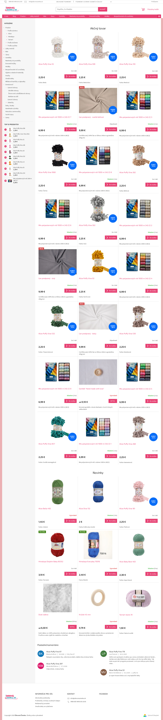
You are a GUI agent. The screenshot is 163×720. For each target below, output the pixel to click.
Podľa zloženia (13, 43)
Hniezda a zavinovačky (13, 111)
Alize (10, 34)
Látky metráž (9, 49)
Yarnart (10, 40)
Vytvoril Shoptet (153, 715)
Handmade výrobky (11, 108)
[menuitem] (6, 16)
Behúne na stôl (13, 96)
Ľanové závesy (13, 99)
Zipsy (7, 55)
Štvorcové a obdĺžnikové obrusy (19, 93)
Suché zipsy (9, 114)
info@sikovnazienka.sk (78, 698)
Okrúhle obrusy (13, 91)
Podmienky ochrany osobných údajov (89, 2)
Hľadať (102, 9)
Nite (6, 52)
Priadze (8, 28)
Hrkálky (7, 67)
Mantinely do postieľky (13, 61)
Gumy (7, 117)
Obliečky (11, 102)
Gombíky (8, 58)
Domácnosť (9, 85)
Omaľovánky (9, 78)
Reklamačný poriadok (42, 703)
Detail (112, 401)
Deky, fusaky (9, 106)
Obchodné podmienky (63, 2)
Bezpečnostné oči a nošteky (15, 70)
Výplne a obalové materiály (14, 73)
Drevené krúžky (10, 63)
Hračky (7, 76)
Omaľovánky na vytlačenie (44, 706)
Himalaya (11, 37)
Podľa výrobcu (12, 31)
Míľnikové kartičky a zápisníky (15, 81)
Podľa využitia (12, 46)
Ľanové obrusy (13, 88)
